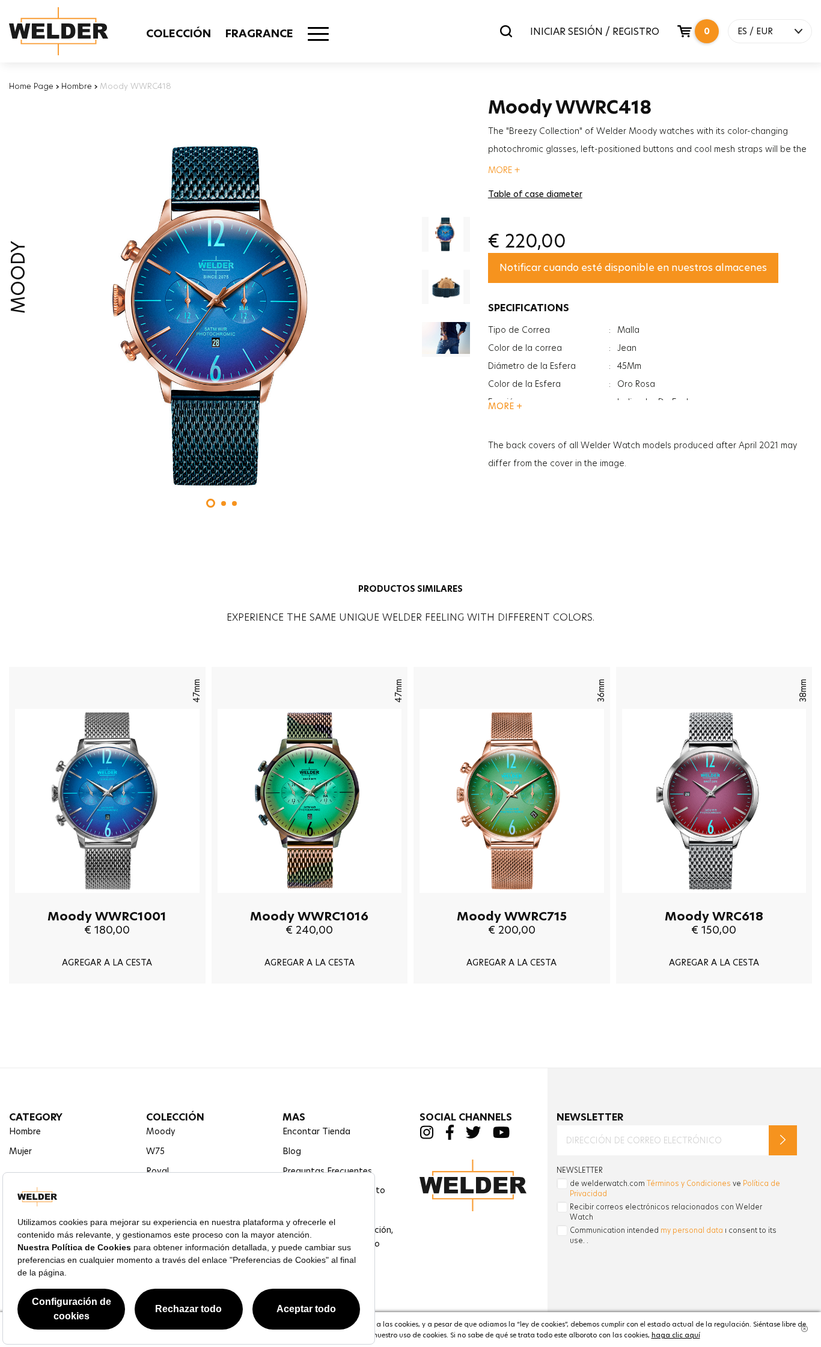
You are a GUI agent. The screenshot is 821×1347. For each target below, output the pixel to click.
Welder (70, 31)
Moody (160, 1131)
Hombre (76, 86)
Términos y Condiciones (689, 1183)
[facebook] (449, 1137)
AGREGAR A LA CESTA (107, 962)
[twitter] (473, 1135)
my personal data (692, 1230)
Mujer (20, 1151)
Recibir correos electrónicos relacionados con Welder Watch (666, 1212)
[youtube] (501, 1135)
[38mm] (714, 902)
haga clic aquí (676, 1335)
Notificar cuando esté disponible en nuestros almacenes (633, 268)
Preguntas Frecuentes (327, 1171)
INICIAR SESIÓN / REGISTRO (594, 31)
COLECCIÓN (178, 33)
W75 (155, 1151)
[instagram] (426, 1136)
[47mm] (107, 902)
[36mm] (512, 902)
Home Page (31, 86)
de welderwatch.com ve (675, 1188)
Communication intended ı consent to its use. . (673, 1235)
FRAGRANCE (259, 33)
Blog (291, 1151)
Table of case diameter (535, 194)
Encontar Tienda (316, 1131)
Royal (157, 1171)
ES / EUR (755, 31)
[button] (210, 503)
